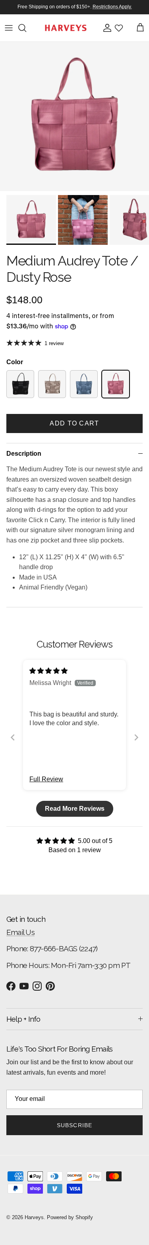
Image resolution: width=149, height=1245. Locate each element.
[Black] (20, 384)
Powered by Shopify (70, 1217)
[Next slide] (136, 737)
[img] (48, 670)
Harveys (34, 1217)
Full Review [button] (46, 779)
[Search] (26, 28)
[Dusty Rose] (116, 384)
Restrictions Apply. (112, 7)
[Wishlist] (119, 28)
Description (23, 453)
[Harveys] (66, 27)
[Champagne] (52, 384)
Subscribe (74, 1125)
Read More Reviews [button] (74, 808)
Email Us (20, 932)
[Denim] (84, 384)
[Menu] (8, 28)
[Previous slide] (12, 737)
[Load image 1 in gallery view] (74, 116)
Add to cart (74, 423)
